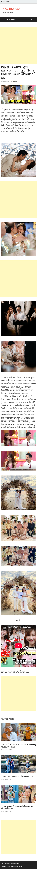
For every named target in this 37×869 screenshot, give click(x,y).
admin (15, 81)
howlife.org (11, 8)
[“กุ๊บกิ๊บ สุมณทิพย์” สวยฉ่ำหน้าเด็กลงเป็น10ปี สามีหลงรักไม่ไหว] (18, 804)
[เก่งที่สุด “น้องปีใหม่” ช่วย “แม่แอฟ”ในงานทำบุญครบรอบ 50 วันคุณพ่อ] (18, 742)
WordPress (11, 866)
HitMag (20, 866)
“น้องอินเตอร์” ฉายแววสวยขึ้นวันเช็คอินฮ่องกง (17, 777)
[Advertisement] (18, 45)
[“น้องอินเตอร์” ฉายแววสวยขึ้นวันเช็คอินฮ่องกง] (18, 774)
